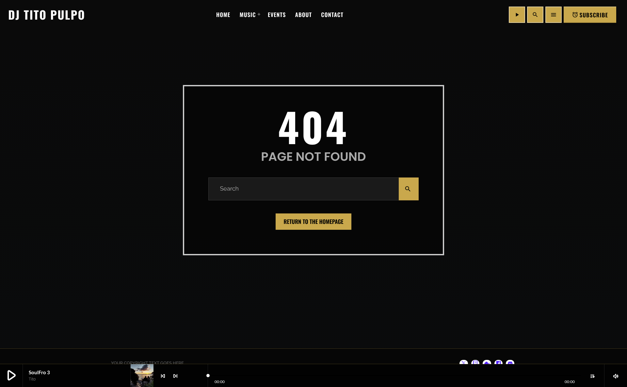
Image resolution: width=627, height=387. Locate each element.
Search (229, 189)
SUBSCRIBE (590, 15)
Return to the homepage (314, 221)
